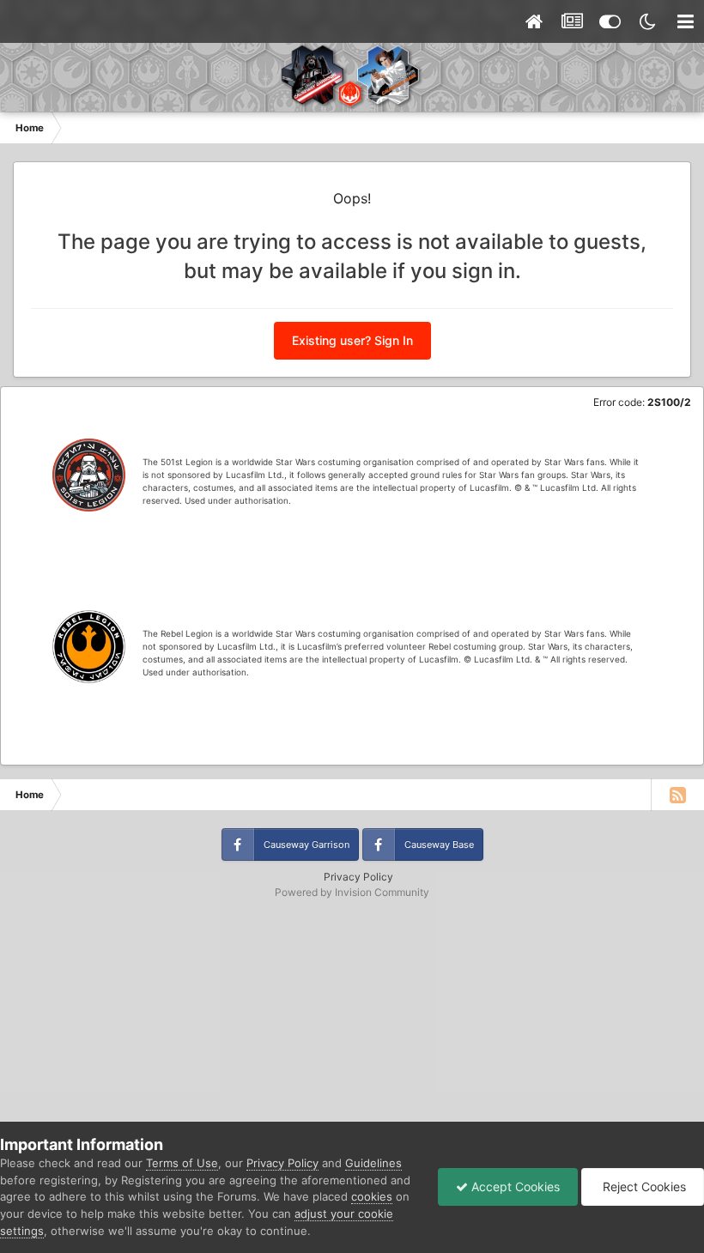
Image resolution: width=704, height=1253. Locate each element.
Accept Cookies (514, 1186)
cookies (371, 1196)
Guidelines (373, 1163)
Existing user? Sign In (352, 340)
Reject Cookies (642, 1186)
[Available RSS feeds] (677, 794)
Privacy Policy (358, 876)
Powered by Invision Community (352, 892)
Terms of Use (182, 1163)
